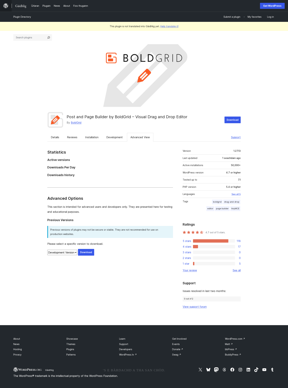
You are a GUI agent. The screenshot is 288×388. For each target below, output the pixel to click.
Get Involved (179, 338)
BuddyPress (233, 354)
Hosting (17, 349)
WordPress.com (235, 338)
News (16, 344)
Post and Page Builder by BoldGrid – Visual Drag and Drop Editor (127, 116)
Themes (70, 344)
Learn (122, 338)
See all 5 (236, 194)
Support (236, 137)
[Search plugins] (48, 37)
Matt (229, 344)
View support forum (195, 306)
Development (114, 137)
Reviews (72, 137)
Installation (91, 137)
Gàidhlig (49, 370)
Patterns (71, 354)
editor (210, 208)
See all (237, 270)
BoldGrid (76, 122)
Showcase (72, 338)
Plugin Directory (22, 16)
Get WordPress (272, 5)
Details (55, 137)
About (16, 338)
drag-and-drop (231, 202)
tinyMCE (235, 208)
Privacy (17, 354)
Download (232, 119)
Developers (125, 349)
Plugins (70, 349)
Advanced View (140, 137)
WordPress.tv (128, 354)
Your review (190, 270)
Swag (176, 354)
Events (176, 344)
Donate (177, 349)
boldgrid (217, 202)
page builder (222, 208)
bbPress (231, 349)
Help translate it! (169, 26)
